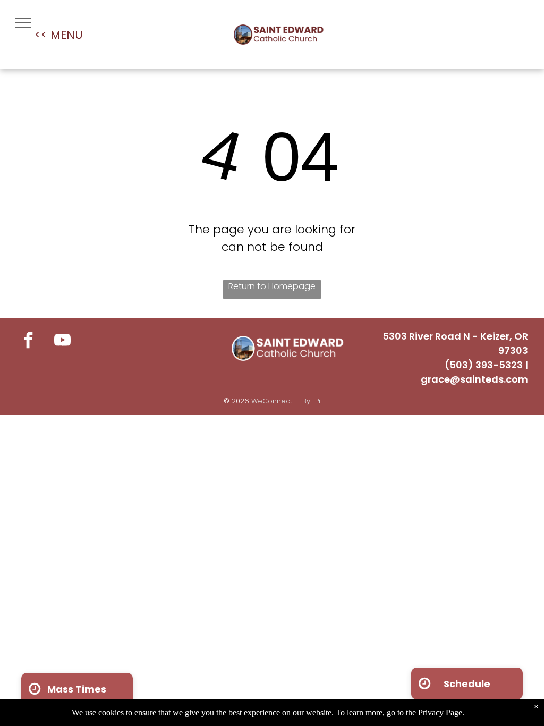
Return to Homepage (272, 286)
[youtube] (62, 342)
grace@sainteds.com (474, 379)
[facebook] (28, 342)
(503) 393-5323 (484, 365)
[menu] (23, 23)
